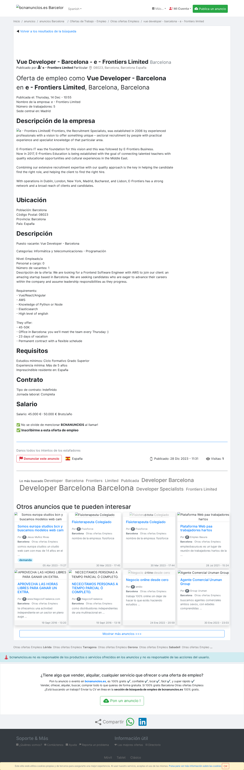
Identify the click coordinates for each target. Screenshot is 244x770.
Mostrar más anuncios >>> (122, 634)
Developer (53, 480)
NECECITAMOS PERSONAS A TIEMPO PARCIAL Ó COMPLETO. (95, 588)
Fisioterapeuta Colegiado (92, 522)
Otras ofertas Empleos (32, 647)
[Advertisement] (122, 45)
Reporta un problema (95, 744)
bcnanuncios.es (95, 681)
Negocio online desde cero (147, 580)
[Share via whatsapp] (130, 721)
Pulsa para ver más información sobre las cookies (195, 765)
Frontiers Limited (201, 489)
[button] (180, 8)
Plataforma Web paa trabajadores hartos (196, 528)
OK (225, 766)
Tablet (121, 757)
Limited (112, 480)
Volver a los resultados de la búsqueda (48, 31)
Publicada (130, 480)
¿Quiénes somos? (30, 744)
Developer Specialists (160, 489)
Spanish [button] (73, 9)
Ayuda (72, 744)
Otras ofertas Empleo (195, 647)
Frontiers (94, 480)
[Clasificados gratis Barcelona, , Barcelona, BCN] (39, 9)
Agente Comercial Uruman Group (201, 582)
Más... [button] (159, 8)
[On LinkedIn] (142, 721)
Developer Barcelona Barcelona (76, 487)
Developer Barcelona (167, 480)
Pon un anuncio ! (125, 700)
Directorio (154, 744)
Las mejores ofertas (130, 744)
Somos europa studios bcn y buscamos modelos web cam (40, 528)
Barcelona (74, 480)
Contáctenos (54, 744)
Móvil (107, 757)
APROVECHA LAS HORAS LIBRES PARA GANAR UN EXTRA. (38, 588)
